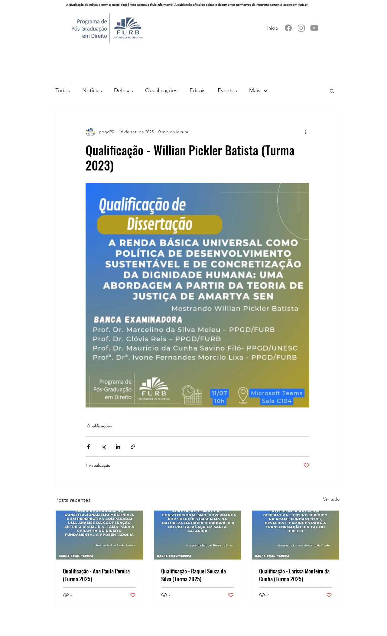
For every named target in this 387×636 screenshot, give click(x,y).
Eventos (227, 90)
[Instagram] (301, 28)
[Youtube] (314, 28)
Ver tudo (331, 499)
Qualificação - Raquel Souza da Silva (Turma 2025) (193, 575)
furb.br (302, 5)
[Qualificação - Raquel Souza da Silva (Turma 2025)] (197, 535)
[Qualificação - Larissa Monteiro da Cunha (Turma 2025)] (295, 535)
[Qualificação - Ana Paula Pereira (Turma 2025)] (99, 535)
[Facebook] (288, 28)
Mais (254, 90)
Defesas (123, 90)
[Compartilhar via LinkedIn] (118, 446)
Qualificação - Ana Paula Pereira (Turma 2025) (96, 575)
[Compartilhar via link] (133, 446)
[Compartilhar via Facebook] (88, 446)
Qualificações (161, 90)
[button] (332, 90)
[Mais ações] (305, 132)
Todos (62, 90)
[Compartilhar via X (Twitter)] (103, 446)
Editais (198, 90)
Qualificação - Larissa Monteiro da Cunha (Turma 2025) (294, 575)
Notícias (92, 90)
